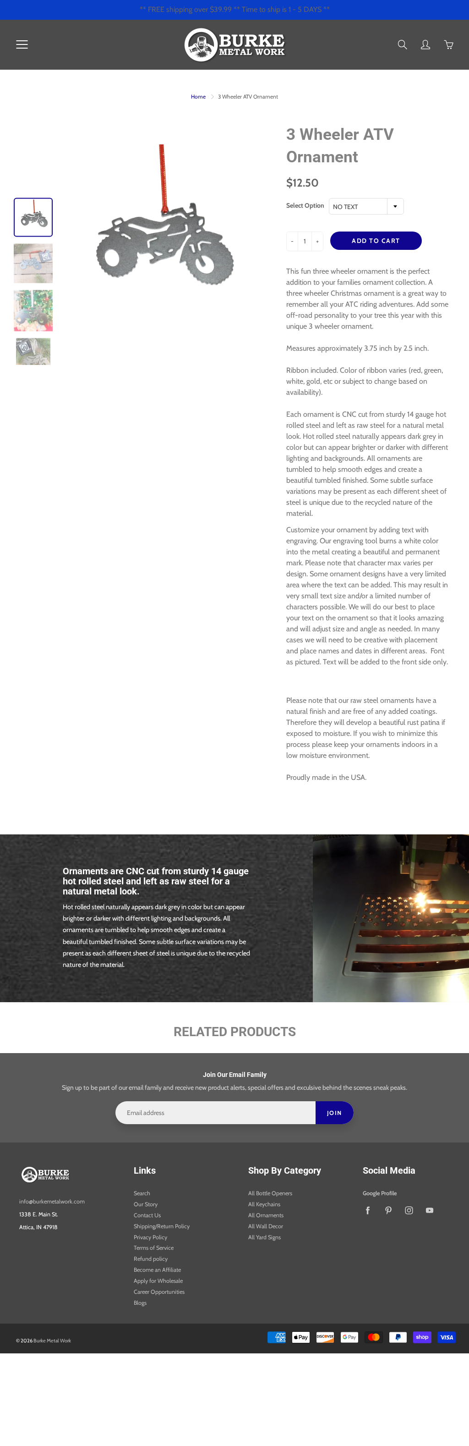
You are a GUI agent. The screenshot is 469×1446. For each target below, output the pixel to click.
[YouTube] (429, 1210)
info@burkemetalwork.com (52, 1201)
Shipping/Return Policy (162, 1226)
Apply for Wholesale (158, 1280)
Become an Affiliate (157, 1269)
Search (142, 1193)
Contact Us (147, 1215)
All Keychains (264, 1204)
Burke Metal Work (52, 1340)
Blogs (140, 1302)
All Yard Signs (264, 1237)
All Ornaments (266, 1215)
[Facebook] (368, 1210)
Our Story (146, 1204)
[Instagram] (409, 1210)
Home (198, 96)
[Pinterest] (388, 1210)
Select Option (305, 205)
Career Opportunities (159, 1291)
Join (334, 1112)
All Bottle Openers (270, 1193)
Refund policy (151, 1258)
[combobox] (366, 206)
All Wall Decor (265, 1226)
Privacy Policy (150, 1237)
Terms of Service (154, 1247)
